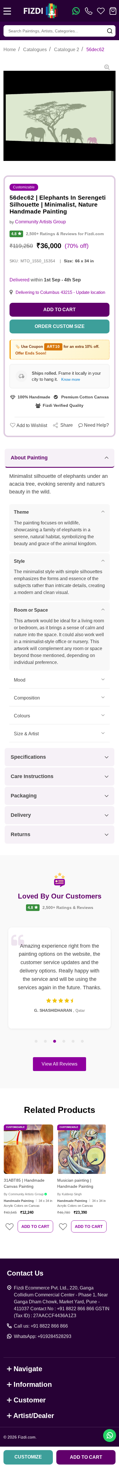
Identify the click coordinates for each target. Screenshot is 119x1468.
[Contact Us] (90, 11)
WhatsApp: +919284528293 (42, 1336)
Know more (70, 379)
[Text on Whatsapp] (76, 11)
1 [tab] (36, 1041)
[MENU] (7, 11)
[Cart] (113, 11)
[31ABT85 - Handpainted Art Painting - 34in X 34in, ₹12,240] (28, 1149)
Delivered (19, 279)
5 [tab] (73, 1041)
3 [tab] (54, 1041)
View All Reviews (59, 1063)
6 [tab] (82, 1041)
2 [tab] (45, 1041)
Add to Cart (59, 309)
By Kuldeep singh (69, 1194)
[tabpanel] (59, 978)
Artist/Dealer (33, 1415)
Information (33, 1384)
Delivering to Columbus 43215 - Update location (60, 292)
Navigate (28, 1369)
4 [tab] (64, 1041)
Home (9, 49)
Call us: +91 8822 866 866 (41, 1326)
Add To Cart (35, 1226)
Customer (30, 1400)
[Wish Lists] (101, 11)
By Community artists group (24, 1194)
